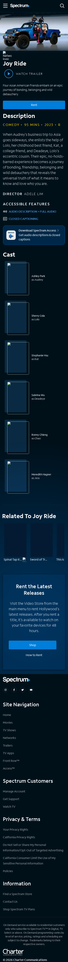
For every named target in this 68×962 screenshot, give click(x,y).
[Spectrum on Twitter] (22, 689)
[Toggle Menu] (5, 6)
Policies (8, 871)
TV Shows (9, 730)
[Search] (62, 6)
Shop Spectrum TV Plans (19, 909)
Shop (32, 645)
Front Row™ (11, 761)
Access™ (9, 768)
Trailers (8, 745)
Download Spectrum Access (37, 230)
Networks (9, 738)
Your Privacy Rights (15, 829)
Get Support (11, 799)
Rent (34, 105)
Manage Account (14, 791)
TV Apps (8, 753)
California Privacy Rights (19, 837)
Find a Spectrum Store (17, 894)
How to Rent (34, 655)
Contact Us (10, 901)
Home (7, 715)
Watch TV (9, 806)
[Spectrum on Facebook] (14, 689)
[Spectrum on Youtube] (31, 689)
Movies (8, 722)
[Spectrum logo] (20, 6)
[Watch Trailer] (8, 73)
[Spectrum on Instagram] (5, 689)
